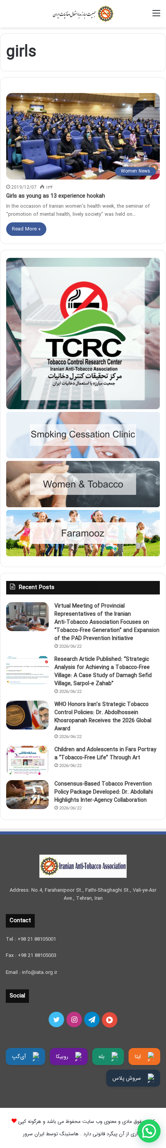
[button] (149, 1131)
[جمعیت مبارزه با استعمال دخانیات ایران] (83, 13)
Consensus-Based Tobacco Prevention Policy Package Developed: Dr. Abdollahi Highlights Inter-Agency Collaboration (103, 792)
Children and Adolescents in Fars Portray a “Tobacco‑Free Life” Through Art (105, 753)
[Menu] (156, 16)
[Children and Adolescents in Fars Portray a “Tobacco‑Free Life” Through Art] (27, 760)
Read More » (26, 229)
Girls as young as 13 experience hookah (55, 196)
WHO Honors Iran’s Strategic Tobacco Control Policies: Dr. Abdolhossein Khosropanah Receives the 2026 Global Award (102, 716)
